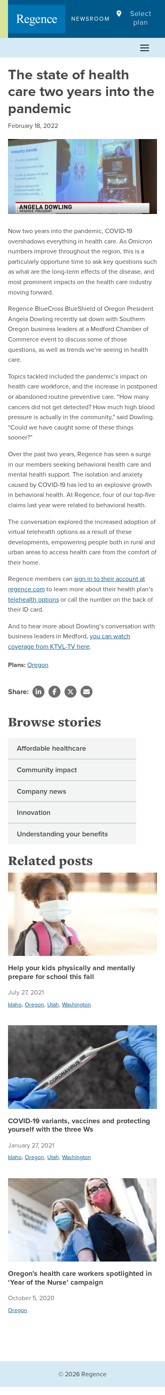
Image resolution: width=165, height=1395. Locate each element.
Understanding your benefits (62, 834)
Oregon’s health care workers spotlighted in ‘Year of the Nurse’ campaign (80, 1278)
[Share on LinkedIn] (38, 692)
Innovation (33, 812)
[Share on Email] (86, 692)
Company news (41, 791)
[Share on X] (70, 692)
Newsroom (90, 19)
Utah (53, 1004)
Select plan (140, 18)
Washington (76, 1004)
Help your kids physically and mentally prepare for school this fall (71, 972)
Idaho (15, 1004)
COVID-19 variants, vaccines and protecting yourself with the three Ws (79, 1125)
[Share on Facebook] (54, 692)
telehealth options (33, 599)
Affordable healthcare (51, 748)
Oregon (37, 664)
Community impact (47, 770)
